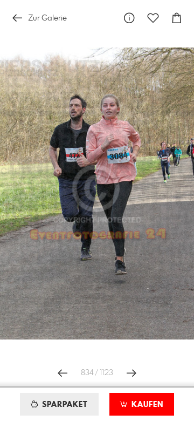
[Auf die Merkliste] (153, 18)
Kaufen (146, 405)
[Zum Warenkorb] (176, 18)
